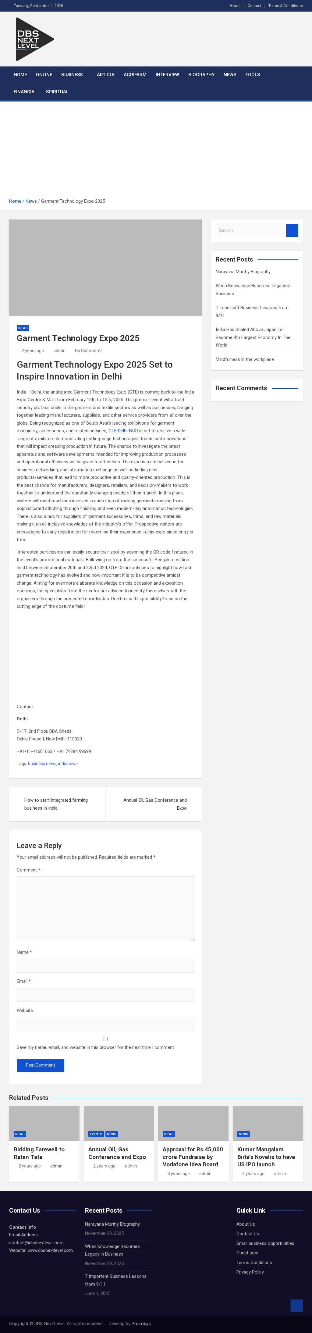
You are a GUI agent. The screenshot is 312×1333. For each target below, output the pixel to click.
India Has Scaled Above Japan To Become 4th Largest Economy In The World (253, 337)
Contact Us (247, 1233)
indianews (68, 763)
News (230, 74)
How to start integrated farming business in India (56, 804)
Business (72, 74)
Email (24, 981)
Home (20, 74)
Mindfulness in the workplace (245, 359)
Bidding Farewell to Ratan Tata (39, 1153)
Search (292, 230)
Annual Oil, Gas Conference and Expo (155, 804)
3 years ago (179, 1173)
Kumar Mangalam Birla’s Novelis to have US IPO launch (266, 1157)
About (235, 5)
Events (96, 1134)
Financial (25, 91)
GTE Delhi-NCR (123, 430)
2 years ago (33, 350)
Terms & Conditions (285, 5)
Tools (252, 74)
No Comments (89, 350)
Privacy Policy (250, 1272)
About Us (245, 1224)
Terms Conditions (254, 1262)
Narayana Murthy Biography (243, 271)
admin (59, 350)
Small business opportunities (265, 1243)
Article (106, 74)
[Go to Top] (297, 1305)
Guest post (247, 1253)
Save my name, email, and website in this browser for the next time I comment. (96, 1047)
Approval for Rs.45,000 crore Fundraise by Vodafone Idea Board (193, 1157)
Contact (254, 5)
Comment (28, 870)
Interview (167, 74)
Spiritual (57, 91)
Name (24, 952)
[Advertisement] (156, 151)
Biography (201, 74)
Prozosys (140, 1323)
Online (44, 74)
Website (25, 1010)
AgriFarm (135, 74)
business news (42, 763)
